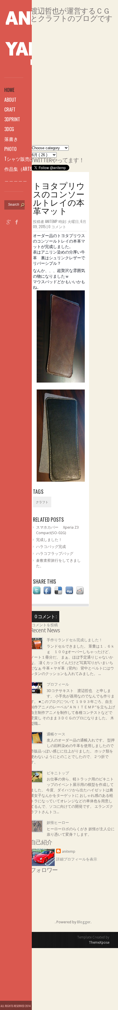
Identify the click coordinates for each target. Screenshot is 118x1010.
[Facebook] (16, 223)
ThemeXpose (99, 943)
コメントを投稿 (45, 625)
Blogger (84, 922)
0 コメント (57, 226)
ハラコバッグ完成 (51, 546)
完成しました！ (49, 540)
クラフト (42, 502)
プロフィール (58, 684)
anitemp (68, 851)
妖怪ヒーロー (58, 822)
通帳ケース (56, 734)
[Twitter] (9, 232)
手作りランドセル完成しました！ (75, 640)
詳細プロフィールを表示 (76, 859)
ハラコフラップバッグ (54, 553)
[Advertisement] (59, 86)
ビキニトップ (58, 773)
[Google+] (9, 223)
